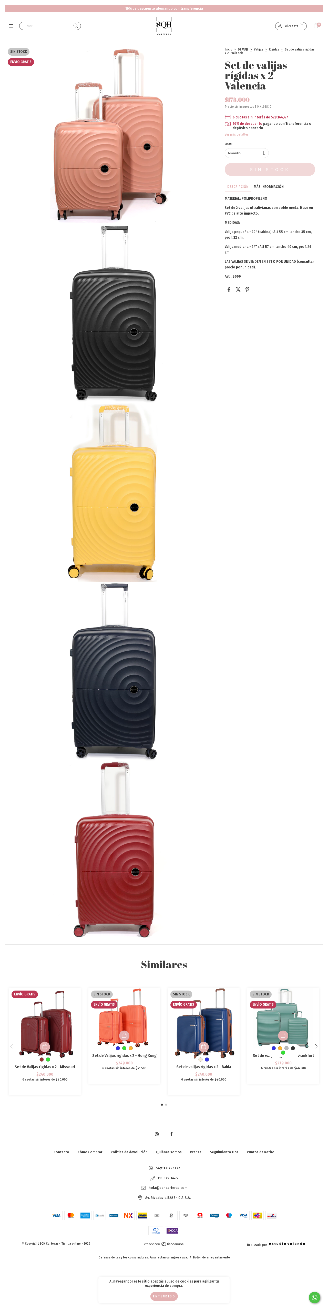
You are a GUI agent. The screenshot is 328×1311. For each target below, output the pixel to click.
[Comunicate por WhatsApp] (314, 1297)
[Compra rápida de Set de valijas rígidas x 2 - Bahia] (204, 1047)
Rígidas (274, 49)
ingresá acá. (179, 1257)
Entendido (164, 1296)
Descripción (238, 187)
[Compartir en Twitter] (238, 290)
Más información (269, 187)
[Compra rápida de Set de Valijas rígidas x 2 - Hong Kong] (124, 1036)
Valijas (258, 49)
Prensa (195, 1152)
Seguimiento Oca (224, 1152)
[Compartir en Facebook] (229, 290)
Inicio (228, 49)
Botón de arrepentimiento (211, 1257)
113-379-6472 (168, 1178)
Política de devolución (129, 1152)
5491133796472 (168, 1168)
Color (228, 144)
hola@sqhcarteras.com (168, 1188)
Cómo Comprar (90, 1152)
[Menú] (12, 26)
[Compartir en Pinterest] (247, 290)
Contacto (61, 1152)
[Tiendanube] (164, 1245)
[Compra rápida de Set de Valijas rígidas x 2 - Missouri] (45, 1047)
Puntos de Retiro (260, 1152)
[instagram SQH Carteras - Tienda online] (157, 1134)
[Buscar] (76, 26)
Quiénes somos (169, 1152)
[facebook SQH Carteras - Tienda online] (171, 1134)
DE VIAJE (243, 49)
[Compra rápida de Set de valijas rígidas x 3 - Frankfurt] (283, 1036)
